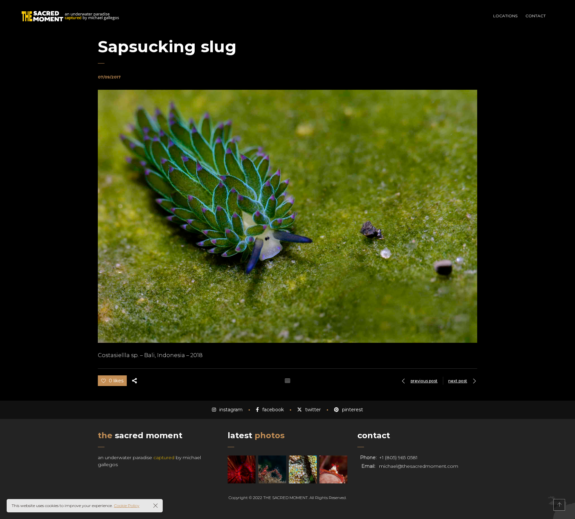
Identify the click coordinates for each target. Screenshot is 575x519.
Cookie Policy (126, 505)
